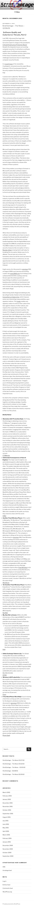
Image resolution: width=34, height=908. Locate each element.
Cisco (4, 694)
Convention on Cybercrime (11, 297)
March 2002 (6, 792)
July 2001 (5, 821)
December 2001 (8, 803)
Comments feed (8, 888)
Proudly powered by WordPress (11, 904)
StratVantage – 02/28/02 (10, 771)
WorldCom (6, 582)
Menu (18, 12)
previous (25, 269)
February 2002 (7, 796)
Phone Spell (6, 735)
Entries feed (6, 885)
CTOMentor (6, 455)
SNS (4, 867)
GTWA (5, 675)
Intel (4, 649)
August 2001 (7, 817)
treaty (19, 301)
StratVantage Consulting (12, 3)
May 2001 (6, 828)
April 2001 (6, 831)
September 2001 (8, 813)
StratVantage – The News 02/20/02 (13, 774)
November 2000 (8, 849)
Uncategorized (7, 870)
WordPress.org (7, 892)
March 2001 (6, 835)
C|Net (4, 516)
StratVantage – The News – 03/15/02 (14, 767)
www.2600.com (15, 273)
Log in (4, 881)
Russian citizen (7, 250)
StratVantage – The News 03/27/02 (13, 760)
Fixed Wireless (22, 567)
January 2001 (7, 842)
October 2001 (7, 810)
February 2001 (7, 838)
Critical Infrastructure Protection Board (15, 45)
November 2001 (8, 806)
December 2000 (8, 845)
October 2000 (7, 852)
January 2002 (7, 799)
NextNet (5, 613)
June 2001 (6, 824)
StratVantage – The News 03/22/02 (13, 764)
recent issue (9, 64)
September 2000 (8, 856)
